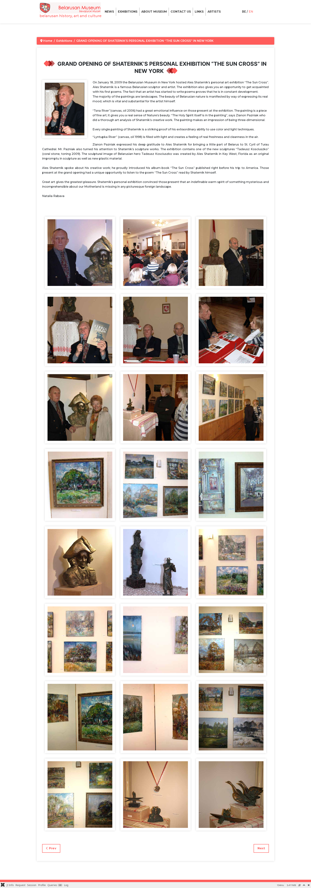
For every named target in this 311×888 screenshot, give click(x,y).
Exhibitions (128, 11)
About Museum (154, 11)
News (109, 11)
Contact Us (181, 11)
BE (244, 11)
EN (251, 11)
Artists (214, 11)
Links (199, 11)
